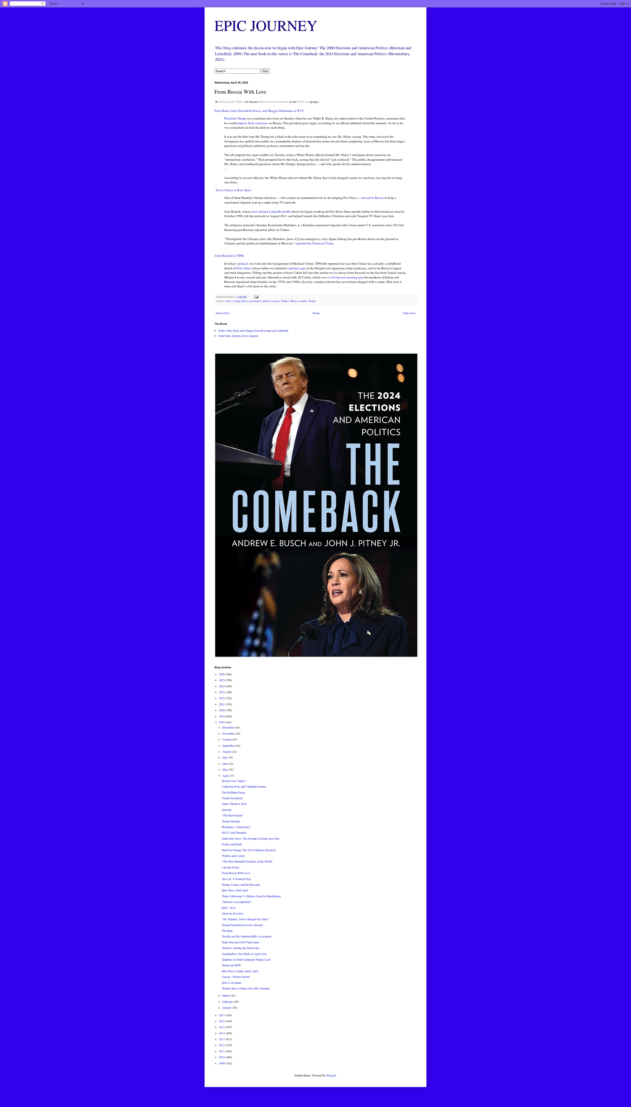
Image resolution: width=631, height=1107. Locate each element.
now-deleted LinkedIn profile (271, 211)
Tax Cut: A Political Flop (236, 879)
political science (271, 301)
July (225, 757)
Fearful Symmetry (232, 798)
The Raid (227, 931)
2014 (222, 1033)
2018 (222, 722)
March (226, 995)
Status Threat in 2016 (234, 804)
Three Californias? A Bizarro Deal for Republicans (251, 896)
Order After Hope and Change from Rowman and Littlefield (253, 330)
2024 (222, 686)
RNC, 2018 (228, 908)
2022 (222, 698)
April (225, 776)
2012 (222, 1045)
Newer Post (222, 313)
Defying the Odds (231, 101)
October (227, 739)
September (228, 745)
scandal (303, 301)
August (227, 751)
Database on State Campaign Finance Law (246, 959)
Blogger (331, 1075)
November (228, 733)
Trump (311, 301)
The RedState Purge (233, 792)
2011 (222, 1051)
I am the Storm (230, 867)
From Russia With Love (236, 873)
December (228, 727)
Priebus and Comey (233, 856)
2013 (222, 1039)
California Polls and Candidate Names (244, 786)
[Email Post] (256, 296)
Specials (226, 810)
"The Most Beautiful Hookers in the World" (247, 861)
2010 (222, 1057)
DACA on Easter (232, 983)
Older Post (409, 313)
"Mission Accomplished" (236, 902)
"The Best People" (232, 815)
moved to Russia (373, 197)
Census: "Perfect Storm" (236, 977)
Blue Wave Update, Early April (240, 971)
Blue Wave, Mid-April (235, 890)
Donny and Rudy (232, 844)
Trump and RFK (231, 965)
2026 (222, 674)
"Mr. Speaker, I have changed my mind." (245, 919)
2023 (222, 692)
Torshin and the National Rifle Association (246, 936)
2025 (222, 680)
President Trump (235, 118)
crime (228, 301)
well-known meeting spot (347, 277)
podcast (243, 263)
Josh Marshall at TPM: (229, 255)
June (225, 763)
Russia (294, 301)
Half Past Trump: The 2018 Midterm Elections (249, 850)
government (255, 301)
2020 (222, 710)
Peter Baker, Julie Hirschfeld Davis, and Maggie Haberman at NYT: (259, 110)
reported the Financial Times (315, 243)
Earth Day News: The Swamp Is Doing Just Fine (250, 838)
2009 (222, 1063)
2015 (222, 1027)
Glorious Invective (233, 913)
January (227, 1007)
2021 (222, 704)
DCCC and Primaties (234, 832)
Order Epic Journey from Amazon (238, 336)
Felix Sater (243, 268)
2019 (222, 716)
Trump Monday (231, 821)
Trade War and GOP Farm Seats (240, 942)
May (225, 769)
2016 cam (304, 101)
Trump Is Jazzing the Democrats (240, 948)
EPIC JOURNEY (265, 25)
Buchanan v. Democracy (236, 827)
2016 (222, 1021)
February (228, 1001)
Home (316, 313)
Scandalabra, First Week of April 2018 (244, 954)
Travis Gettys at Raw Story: (233, 190)
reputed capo (297, 268)
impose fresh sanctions (253, 123)
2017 (222, 1015)
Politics (285, 301)
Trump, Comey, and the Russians (241, 884)
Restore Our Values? (234, 781)
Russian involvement (274, 101)
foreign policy (240, 301)
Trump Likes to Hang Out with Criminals (246, 988)
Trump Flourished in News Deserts (242, 925)
